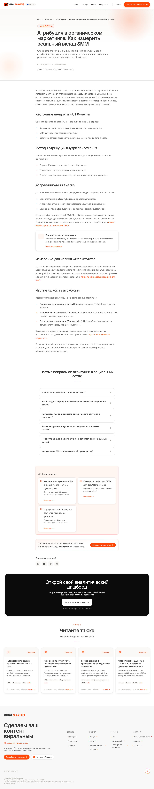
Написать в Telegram (44, 757)
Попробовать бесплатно (135, 4)
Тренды (92, 737)
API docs (93, 750)
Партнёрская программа (117, 746)
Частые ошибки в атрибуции (57, 290)
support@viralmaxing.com (17, 743)
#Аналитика (50, 70)
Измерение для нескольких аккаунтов (65, 259)
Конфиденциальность (142, 737)
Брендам (48, 19)
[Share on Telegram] (50, 563)
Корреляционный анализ (55, 185)
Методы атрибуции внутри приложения (66, 148)
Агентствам (72, 741)
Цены (92, 741)
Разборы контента (96, 745)
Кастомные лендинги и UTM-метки (63, 114)
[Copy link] (56, 563)
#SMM (41, 70)
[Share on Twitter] (38, 563)
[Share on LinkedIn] (44, 563)
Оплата (136, 745)
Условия (137, 741)
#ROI (59, 70)
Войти (119, 4)
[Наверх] (147, 771)
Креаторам (72, 737)
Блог (39, 19)
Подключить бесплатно (101, 545)
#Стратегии (68, 70)
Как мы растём (117, 741)
